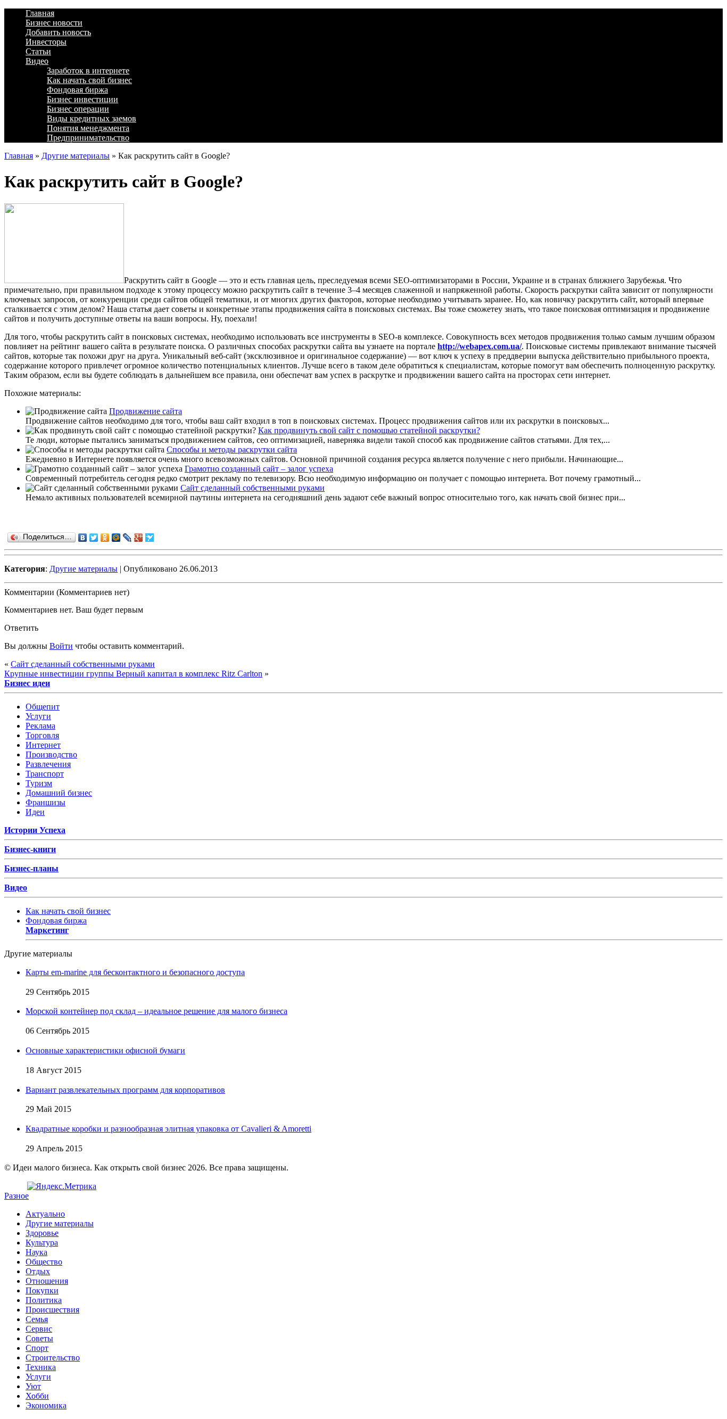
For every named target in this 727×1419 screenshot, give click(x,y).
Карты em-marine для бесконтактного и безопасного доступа (135, 972)
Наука (36, 1252)
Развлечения (48, 764)
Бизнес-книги (30, 849)
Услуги (38, 716)
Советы (39, 1338)
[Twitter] (94, 537)
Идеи (35, 811)
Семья (37, 1319)
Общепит (43, 706)
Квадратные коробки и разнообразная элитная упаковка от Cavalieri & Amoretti (168, 1128)
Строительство (53, 1357)
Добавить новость (58, 32)
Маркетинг (47, 930)
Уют (33, 1386)
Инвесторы (46, 41)
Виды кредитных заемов (91, 118)
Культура (42, 1242)
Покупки (42, 1290)
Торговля (42, 735)
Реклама (40, 725)
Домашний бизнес (59, 792)
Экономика (46, 1405)
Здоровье (42, 1233)
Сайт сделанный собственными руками (252, 487)
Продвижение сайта (145, 411)
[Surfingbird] (149, 537)
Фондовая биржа (77, 89)
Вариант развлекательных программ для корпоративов (125, 1089)
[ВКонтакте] (82, 537)
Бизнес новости (54, 22)
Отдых (38, 1271)
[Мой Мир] (116, 537)
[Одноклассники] (105, 537)
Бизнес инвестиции (82, 99)
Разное (16, 1195)
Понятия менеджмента (88, 128)
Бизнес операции (78, 108)
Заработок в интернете (88, 70)
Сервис (39, 1328)
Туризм (39, 783)
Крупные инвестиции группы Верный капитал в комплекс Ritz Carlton (133, 673)
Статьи (38, 51)
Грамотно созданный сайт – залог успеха (259, 468)
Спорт (37, 1347)
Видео (37, 60)
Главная (40, 13)
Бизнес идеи (27, 683)
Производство (51, 754)
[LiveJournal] (127, 537)
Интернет (43, 744)
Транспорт (45, 773)
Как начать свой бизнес (89, 80)
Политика (44, 1300)
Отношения (47, 1280)
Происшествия (52, 1309)
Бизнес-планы (31, 868)
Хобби (37, 1395)
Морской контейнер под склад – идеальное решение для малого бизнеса (156, 1011)
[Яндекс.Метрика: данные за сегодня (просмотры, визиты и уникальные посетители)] (61, 1186)
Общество (44, 1261)
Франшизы (45, 802)
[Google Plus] (138, 537)
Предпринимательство (88, 137)
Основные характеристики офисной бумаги (105, 1050)
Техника (41, 1367)
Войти (61, 645)
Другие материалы (76, 155)
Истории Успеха (34, 830)
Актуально (45, 1213)
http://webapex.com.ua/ (479, 346)
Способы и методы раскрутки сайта (232, 449)
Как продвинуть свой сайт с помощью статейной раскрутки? (369, 430)
